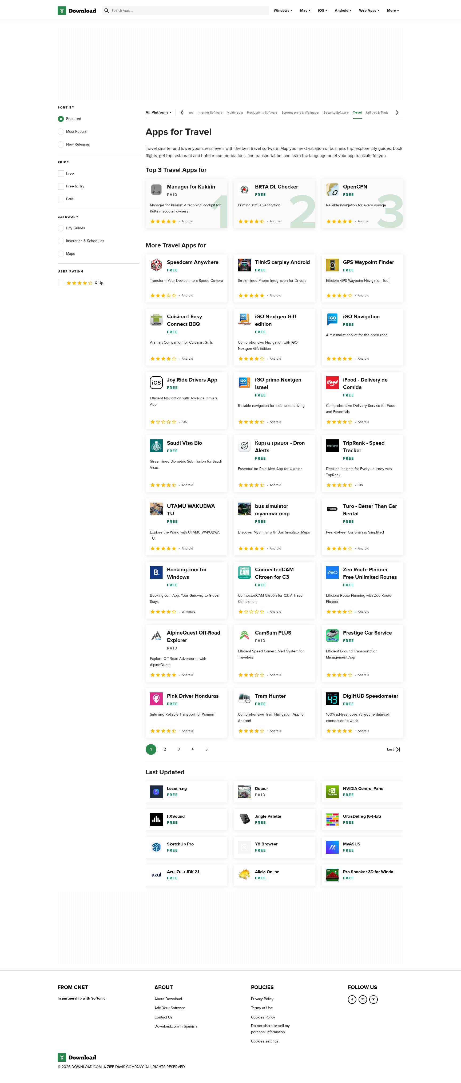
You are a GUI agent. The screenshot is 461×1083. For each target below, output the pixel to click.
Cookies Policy (263, 1017)
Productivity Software (262, 112)
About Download (168, 999)
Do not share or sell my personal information (270, 1029)
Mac (303, 11)
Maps (70, 253)
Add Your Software (169, 1008)
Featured (73, 119)
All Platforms (157, 112)
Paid (69, 199)
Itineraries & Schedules (85, 241)
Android (341, 11)
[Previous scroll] (182, 112)
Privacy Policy (262, 999)
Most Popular (77, 131)
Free (70, 173)
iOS (321, 11)
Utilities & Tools (377, 112)
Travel (357, 113)
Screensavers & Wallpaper (300, 112)
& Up (99, 282)
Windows (281, 11)
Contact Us (163, 1017)
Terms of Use (262, 1008)
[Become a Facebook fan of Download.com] (352, 999)
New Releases (78, 144)
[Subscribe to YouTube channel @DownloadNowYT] (373, 999)
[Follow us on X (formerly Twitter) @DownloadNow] (363, 999)
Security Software (336, 112)
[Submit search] (106, 10)
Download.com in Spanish (175, 1026)
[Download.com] (77, 10)
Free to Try (75, 186)
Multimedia (235, 112)
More (391, 10)
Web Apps (367, 11)
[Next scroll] (397, 112)
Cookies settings (265, 1041)
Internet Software (210, 112)
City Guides (75, 228)
